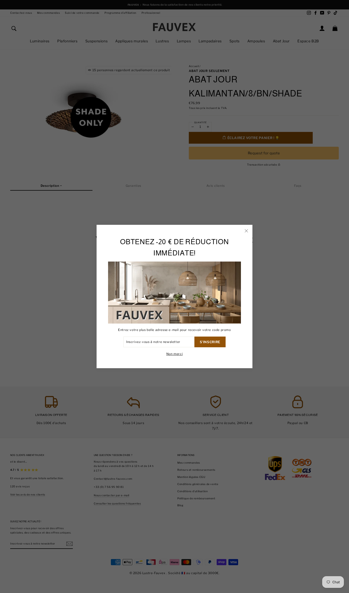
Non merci (174, 354)
